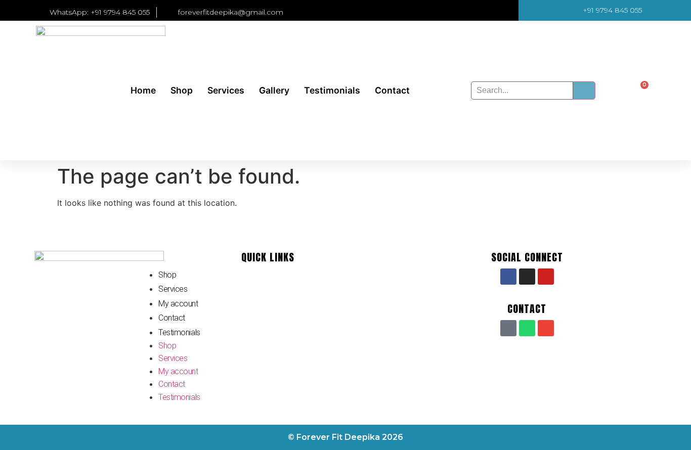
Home (143, 90)
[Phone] (508, 328)
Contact (392, 90)
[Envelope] (546, 328)
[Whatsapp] (527, 328)
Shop (181, 90)
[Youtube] (546, 276)
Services (225, 90)
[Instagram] (527, 276)
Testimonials (332, 90)
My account (178, 303)
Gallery (274, 90)
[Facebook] (508, 276)
